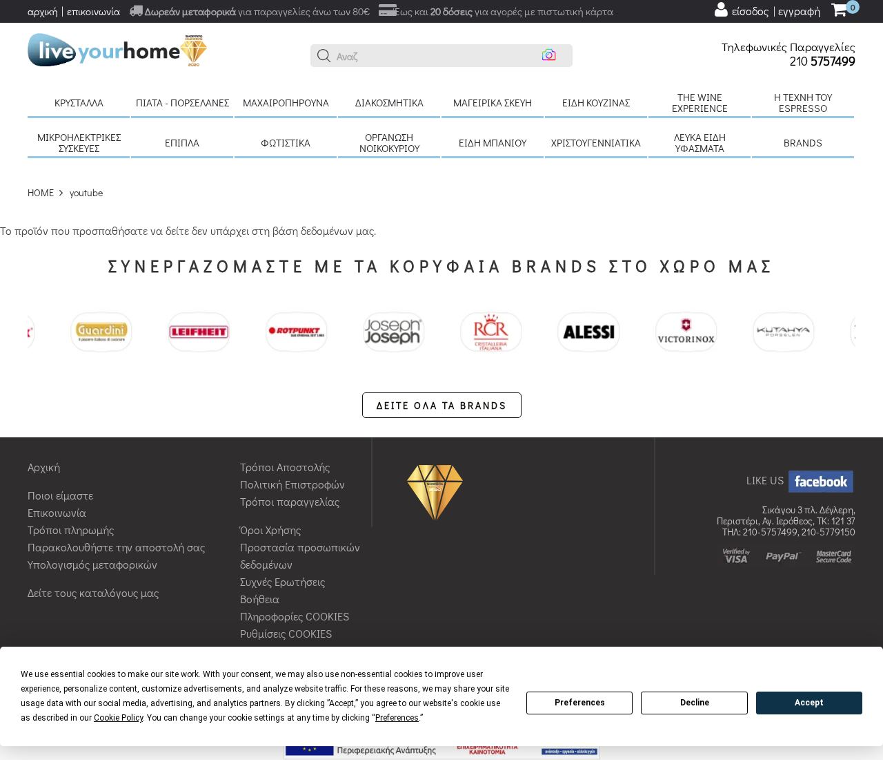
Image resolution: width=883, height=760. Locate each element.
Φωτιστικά (285, 142)
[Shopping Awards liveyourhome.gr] (438, 491)
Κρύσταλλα (78, 102)
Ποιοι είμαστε (60, 495)
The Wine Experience (700, 102)
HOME (41, 192)
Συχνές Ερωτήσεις (282, 581)
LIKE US (766, 480)
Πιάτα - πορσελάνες (182, 102)
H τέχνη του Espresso (803, 102)
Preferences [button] (397, 718)
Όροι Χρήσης (270, 529)
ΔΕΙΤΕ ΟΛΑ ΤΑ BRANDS (442, 405)
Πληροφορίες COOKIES (294, 616)
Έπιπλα (182, 142)
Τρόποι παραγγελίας (289, 501)
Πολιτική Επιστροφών (292, 484)
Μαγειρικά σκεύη (492, 102)
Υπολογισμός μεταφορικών (92, 564)
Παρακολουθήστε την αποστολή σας (116, 547)
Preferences (580, 702)
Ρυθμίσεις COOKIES (286, 633)
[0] (839, 10)
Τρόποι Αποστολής (285, 466)
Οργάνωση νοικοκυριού (389, 142)
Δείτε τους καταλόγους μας (93, 592)
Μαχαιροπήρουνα (286, 102)
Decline (694, 702)
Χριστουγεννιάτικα (596, 142)
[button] (324, 56)
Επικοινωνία (57, 512)
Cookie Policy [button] (118, 718)
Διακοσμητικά (389, 102)
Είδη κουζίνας (596, 102)
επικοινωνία (93, 11)
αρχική (43, 11)
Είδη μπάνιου (492, 142)
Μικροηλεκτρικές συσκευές (79, 142)
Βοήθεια (259, 598)
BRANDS (803, 142)
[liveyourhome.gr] (117, 48)
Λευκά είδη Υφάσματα (700, 142)
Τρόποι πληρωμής (71, 529)
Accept (809, 702)
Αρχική (44, 466)
